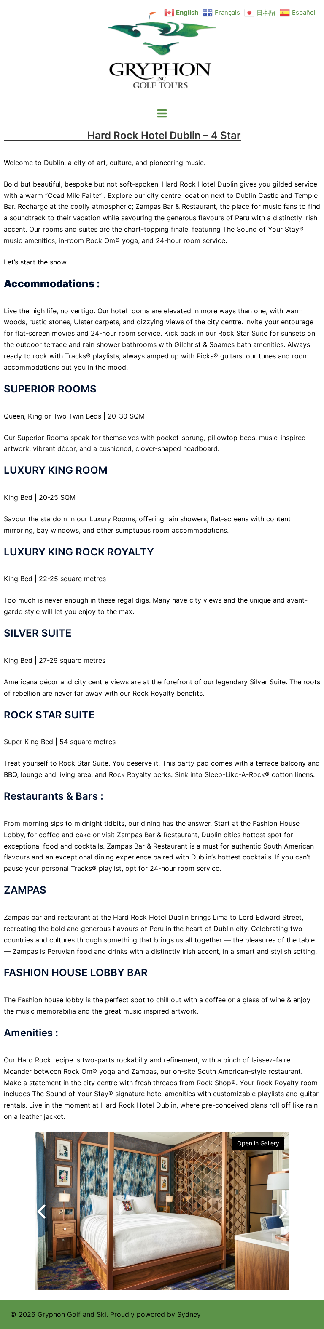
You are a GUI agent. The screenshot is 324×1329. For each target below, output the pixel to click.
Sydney (189, 1314)
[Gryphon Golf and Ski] (162, 53)
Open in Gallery (258, 1143)
